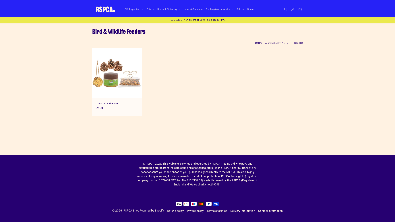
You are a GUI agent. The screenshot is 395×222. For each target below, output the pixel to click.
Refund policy (175, 210)
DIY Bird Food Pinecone (107, 103)
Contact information (270, 210)
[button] (133, 9)
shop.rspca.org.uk (203, 167)
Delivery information (242, 210)
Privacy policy (195, 210)
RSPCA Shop (131, 210)
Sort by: (258, 43)
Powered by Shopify (152, 210)
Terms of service (217, 210)
